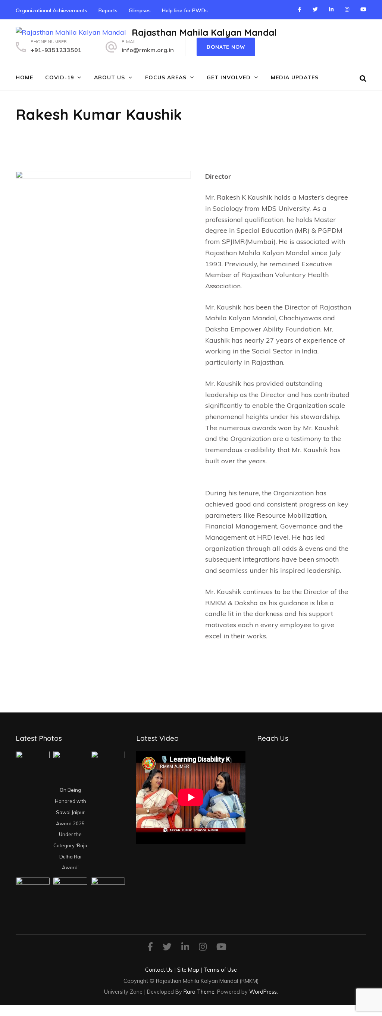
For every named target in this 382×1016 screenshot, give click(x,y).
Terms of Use (220, 969)
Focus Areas (166, 77)
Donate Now (226, 47)
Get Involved (229, 77)
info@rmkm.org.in (148, 50)
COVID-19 (59, 77)
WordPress (263, 991)
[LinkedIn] (331, 9)
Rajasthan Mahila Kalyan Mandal (204, 32)
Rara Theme (199, 991)
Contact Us (159, 969)
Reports (108, 10)
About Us (109, 77)
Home (24, 77)
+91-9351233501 (56, 50)
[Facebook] (299, 9)
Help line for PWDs (185, 10)
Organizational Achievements (51, 10)
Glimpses (140, 10)
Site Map (188, 969)
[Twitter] (315, 9)
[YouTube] (363, 9)
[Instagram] (347, 9)
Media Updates (295, 77)
